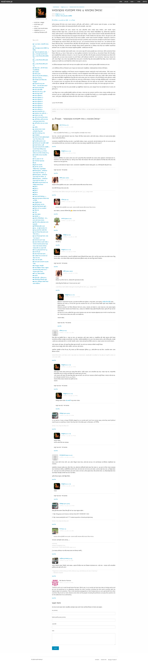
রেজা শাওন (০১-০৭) (63, 125)
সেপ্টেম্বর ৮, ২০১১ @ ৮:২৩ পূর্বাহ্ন (68, 201)
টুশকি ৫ (36, 194)
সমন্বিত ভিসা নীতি (106, 302)
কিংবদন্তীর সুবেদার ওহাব (39, 141)
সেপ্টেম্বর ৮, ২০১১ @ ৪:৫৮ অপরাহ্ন (68, 251)
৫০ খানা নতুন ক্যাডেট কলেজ (40, 54)
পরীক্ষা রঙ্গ (36, 210)
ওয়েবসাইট (54, 624)
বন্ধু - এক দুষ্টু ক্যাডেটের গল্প (40, 228)
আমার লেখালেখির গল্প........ (40, 111)
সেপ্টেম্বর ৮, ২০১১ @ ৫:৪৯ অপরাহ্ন (68, 435)
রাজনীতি (70, 16)
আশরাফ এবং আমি (38, 115)
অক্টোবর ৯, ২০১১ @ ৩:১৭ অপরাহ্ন (66, 582)
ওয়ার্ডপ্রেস (97, 659)
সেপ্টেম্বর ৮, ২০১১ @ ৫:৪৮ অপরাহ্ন (68, 367)
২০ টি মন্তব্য (72, 20)
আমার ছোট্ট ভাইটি (38, 90)
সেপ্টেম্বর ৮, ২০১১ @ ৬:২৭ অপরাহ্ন (70, 273)
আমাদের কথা (103, 659)
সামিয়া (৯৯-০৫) (64, 199)
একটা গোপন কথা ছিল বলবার (40, 117)
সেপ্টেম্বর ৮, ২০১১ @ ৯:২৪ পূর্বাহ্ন (68, 220)
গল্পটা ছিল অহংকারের (39, 161)
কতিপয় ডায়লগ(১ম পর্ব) (39, 133)
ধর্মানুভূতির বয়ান (38, 202)
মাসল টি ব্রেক (37, 252)
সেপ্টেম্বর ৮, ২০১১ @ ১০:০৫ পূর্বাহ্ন (66, 332)
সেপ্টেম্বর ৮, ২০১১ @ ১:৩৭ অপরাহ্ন (66, 415)
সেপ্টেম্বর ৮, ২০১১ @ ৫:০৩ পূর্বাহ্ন (66, 180)
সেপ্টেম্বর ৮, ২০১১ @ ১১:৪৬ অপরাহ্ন (66, 505)
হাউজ (120, 2)
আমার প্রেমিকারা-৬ (38, 107)
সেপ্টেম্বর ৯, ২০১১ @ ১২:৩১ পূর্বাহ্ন (66, 531)
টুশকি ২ (36, 190)
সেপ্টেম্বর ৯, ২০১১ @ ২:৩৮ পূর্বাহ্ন (66, 560)
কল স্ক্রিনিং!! (37, 135)
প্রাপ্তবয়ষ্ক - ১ (37, 216)
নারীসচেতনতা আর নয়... (39, 204)
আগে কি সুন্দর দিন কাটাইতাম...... (41, 76)
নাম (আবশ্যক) (55, 610)
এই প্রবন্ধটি (68, 400)
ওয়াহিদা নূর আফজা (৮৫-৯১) (65, 558)
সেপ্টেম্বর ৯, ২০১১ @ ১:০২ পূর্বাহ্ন (68, 486)
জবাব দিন (54, 146)
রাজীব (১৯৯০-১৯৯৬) (64, 178)
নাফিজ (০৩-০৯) (63, 331)
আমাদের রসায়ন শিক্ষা (39, 88)
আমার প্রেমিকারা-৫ (38, 105)
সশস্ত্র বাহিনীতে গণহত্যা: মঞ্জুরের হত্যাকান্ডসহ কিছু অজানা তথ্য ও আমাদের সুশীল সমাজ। (40, 270)
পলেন (35, 212)
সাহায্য (132, 2)
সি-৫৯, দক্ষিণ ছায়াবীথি (39, 273)
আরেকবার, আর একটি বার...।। (41, 113)
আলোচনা (57, 16)
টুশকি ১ (36, 186)
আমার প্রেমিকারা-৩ (38, 101)
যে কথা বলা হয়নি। (38, 260)
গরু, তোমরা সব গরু (38, 159)
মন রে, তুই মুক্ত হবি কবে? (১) (40, 250)
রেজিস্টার (145, 2)
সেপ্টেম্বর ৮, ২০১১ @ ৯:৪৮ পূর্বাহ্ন (70, 237)
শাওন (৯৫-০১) (62, 529)
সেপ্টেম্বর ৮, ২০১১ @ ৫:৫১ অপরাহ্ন (70, 395)
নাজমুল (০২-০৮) (67, 235)
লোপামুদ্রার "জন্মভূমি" (39, 266)
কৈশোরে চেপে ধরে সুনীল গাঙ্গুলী (41, 143)
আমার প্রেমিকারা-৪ (38, 103)
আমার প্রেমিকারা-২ (38, 99)
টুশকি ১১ (36, 188)
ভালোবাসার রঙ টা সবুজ (39, 240)
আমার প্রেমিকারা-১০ (38, 97)
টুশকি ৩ (36, 192)
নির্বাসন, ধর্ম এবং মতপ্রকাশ (40, 208)
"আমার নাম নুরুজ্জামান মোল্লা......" (41, 52)
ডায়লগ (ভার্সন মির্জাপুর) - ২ (40, 196)
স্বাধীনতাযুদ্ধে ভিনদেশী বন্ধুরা (40, 279)
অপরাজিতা (36, 72)
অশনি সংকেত (37, 74)
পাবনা (61, 16)
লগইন (138, 2)
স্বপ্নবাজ (36, 275)
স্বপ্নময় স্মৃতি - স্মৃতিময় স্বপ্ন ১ (40, 277)
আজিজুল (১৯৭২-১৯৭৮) (64, 413)
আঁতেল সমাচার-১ (38, 78)
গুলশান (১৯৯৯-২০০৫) (66, 218)
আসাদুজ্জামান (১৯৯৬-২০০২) (65, 455)
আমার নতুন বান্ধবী (38, 93)
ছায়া (35, 163)
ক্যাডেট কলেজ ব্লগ (6, 2)
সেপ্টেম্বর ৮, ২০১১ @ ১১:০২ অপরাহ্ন (66, 457)
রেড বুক (126, 2)
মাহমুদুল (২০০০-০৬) (64, 7)
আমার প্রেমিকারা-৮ (38, 109)
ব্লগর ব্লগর (65, 16)
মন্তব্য (53, 631)
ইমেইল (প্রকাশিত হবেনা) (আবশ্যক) (59, 617)
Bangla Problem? (112, 659)
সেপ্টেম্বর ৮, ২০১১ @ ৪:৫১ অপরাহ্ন (68, 153)
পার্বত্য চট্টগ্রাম (37, 214)
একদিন (35, 127)
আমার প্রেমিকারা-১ (38, 95)
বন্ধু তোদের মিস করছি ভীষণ (40, 230)
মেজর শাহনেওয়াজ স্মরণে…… (41, 254)
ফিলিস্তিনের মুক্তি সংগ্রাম (39, 226)
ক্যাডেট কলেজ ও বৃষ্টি (39, 145)
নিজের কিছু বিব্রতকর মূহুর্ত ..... (40, 206)
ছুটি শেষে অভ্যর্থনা (38, 165)
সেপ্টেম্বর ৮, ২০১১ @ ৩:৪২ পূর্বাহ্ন (66, 127)
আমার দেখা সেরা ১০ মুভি (39, 92)
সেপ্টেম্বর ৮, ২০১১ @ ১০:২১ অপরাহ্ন (72, 297)
